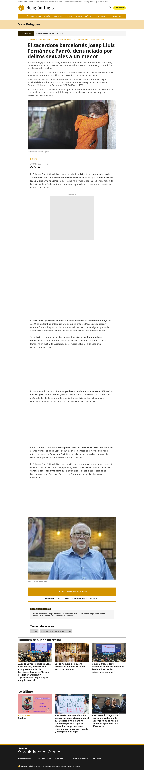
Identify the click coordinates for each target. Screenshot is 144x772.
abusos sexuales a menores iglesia (56, 631)
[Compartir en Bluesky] (39, 167)
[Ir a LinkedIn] (34, 751)
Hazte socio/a (119, 8)
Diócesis (88, 16)
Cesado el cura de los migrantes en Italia (48, 2)
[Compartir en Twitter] (35, 167)
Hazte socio (96, 759)
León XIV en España (33, 16)
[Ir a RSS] (59, 751)
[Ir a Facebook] (20, 751)
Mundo (79, 16)
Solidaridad (116, 16)
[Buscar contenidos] (109, 7)
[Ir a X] (25, 751)
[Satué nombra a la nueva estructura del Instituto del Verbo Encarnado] (72, 652)
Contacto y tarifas (44, 759)
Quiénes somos (24, 759)
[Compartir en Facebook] (31, 167)
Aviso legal (59, 759)
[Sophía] (35, 704)
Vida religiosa (102, 16)
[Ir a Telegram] (54, 751)
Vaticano (58, 16)
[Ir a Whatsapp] (49, 751)
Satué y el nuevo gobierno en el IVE (96, 2)
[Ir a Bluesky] (44, 751)
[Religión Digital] (37, 8)
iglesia (34, 631)
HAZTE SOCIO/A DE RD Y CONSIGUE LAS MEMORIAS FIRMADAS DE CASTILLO (72, 599)
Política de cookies (80, 759)
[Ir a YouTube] (39, 751)
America (68, 16)
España (47, 16)
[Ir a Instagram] (30, 751)
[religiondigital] (25, 766)
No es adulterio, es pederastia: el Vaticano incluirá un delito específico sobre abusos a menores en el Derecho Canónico (69, 615)
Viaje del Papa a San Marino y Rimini (49, 33)
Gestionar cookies (74, 766)
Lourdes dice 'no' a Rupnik (73, 2)
